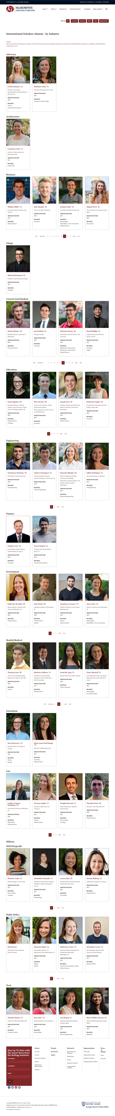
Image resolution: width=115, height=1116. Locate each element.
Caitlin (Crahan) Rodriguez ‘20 (14, 804)
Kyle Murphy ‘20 (40, 207)
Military (93, 44)
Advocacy (9, 44)
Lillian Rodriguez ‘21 (95, 473)
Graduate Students (72, 1063)
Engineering (54, 44)
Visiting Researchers (89, 1055)
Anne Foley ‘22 (92, 604)
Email (10, 1073)
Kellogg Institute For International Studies (18, 1105)
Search (106, 10)
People (53, 9)
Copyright (9, 1103)
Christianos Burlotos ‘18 (17, 473)
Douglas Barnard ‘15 (68, 803)
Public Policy (10, 46)
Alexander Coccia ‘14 (95, 947)
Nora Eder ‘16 (39, 1018)
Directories (54, 1051)
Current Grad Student (37, 44)
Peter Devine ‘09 (40, 402)
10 (72, 363)
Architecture (16, 44)
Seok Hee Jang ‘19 (67, 672)
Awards (37, 1061)
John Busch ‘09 (40, 604)
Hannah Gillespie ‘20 (68, 473)
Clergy (28, 44)
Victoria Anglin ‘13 (41, 803)
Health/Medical (76, 44)
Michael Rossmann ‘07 (16, 275)
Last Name (11, 1066)
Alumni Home (104, 21)
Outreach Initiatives (40, 1058)
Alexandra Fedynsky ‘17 (43, 878)
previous (42, 236)
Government (67, 44)
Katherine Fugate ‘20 (95, 402)
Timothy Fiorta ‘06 (94, 803)
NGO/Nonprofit (100, 44)
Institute (37, 1051)
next (74, 236)
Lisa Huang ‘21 (66, 1018)
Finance (60, 44)
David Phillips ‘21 (93, 331)
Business (23, 44)
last (79, 236)
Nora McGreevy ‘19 (15, 743)
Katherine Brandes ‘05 (16, 604)
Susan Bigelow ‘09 (15, 402)
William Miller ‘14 (15, 207)
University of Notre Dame (23, 1103)
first (36, 236)
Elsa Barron (12, 947)
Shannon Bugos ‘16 (41, 947)
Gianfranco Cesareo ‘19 (69, 604)
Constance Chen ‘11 (15, 149)
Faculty (69, 1060)
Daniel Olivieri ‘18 (15, 331)
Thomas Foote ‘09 (14, 672)
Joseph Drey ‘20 (66, 402)
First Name (11, 1058)
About (45, 9)
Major (89, 21)
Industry (82, 21)
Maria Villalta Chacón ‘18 (96, 1018)
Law (89, 44)
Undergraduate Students (71, 1067)
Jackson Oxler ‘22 (67, 207)
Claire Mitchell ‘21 (94, 672)
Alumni (53, 1055)
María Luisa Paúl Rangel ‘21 (43, 744)
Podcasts (103, 1058)
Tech (15, 46)
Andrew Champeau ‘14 (43, 473)
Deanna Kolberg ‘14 (94, 878)
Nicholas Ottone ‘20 (68, 331)
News (102, 1055)
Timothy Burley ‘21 (15, 1018)
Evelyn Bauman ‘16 (15, 86)
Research (62, 9)
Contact (37, 1055)
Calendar (87, 9)
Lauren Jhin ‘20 (66, 878)
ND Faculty (87, 1051)
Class (95, 21)
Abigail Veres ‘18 (93, 207)
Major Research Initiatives (71, 1052)
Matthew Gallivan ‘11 (42, 672)
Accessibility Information (13, 1109)
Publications (70, 1056)
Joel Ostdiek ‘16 (40, 331)
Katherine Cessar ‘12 (68, 947)
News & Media (97, 9)
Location (74, 21)
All (67, 21)
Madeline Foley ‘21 (41, 86)
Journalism (84, 44)
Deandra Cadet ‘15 (15, 878)
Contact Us (28, 1107)
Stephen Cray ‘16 (14, 546)
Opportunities (75, 9)
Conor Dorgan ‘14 (41, 546)
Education (47, 44)
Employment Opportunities (38, 1065)
